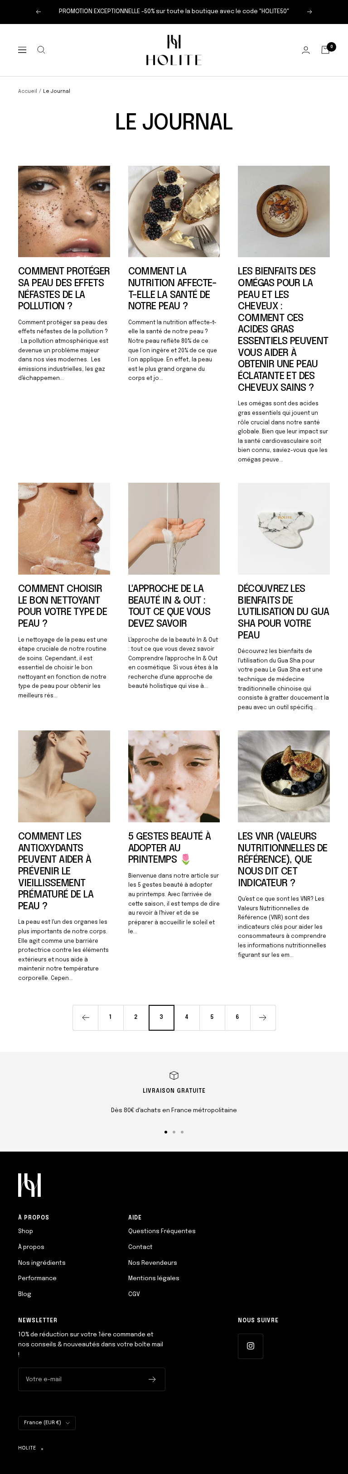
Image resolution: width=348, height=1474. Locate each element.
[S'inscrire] (152, 1379)
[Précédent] (85, 1017)
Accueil (27, 91)
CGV (134, 1294)
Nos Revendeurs (152, 1263)
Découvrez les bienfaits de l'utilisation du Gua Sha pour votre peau (283, 612)
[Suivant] (263, 1017)
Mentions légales (153, 1279)
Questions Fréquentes (162, 1231)
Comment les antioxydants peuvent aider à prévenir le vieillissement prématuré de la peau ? (55, 872)
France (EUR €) (42, 1423)
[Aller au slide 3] (182, 1132)
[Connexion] (306, 50)
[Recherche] (41, 50)
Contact (140, 1247)
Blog (24, 1294)
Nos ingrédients (42, 1263)
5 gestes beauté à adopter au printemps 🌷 (169, 848)
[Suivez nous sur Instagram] (250, 1346)
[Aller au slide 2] (174, 1132)
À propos (31, 1247)
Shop (25, 1231)
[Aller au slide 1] (165, 1132)
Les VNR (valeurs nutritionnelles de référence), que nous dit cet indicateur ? (282, 860)
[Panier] (325, 50)
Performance (37, 1279)
